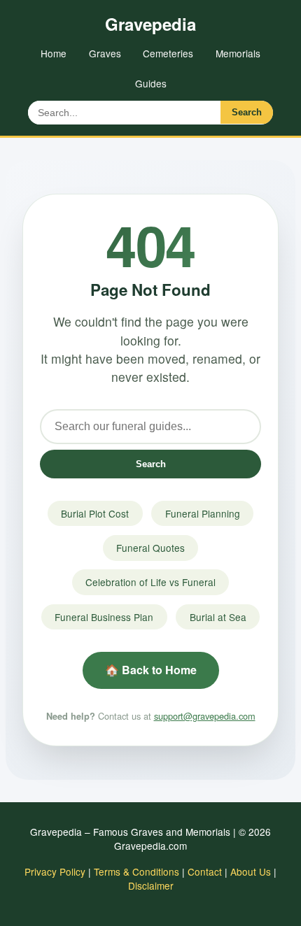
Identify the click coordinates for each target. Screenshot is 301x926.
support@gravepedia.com (204, 715)
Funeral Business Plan (104, 617)
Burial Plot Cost (95, 513)
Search (247, 112)
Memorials (238, 53)
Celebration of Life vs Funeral (150, 582)
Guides (151, 83)
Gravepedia (150, 24)
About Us (250, 871)
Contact (205, 871)
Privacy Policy (54, 871)
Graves (105, 53)
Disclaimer (151, 885)
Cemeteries (168, 53)
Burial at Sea (218, 617)
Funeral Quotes (150, 548)
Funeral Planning (202, 513)
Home (53, 53)
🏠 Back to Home (151, 670)
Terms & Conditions (136, 871)
